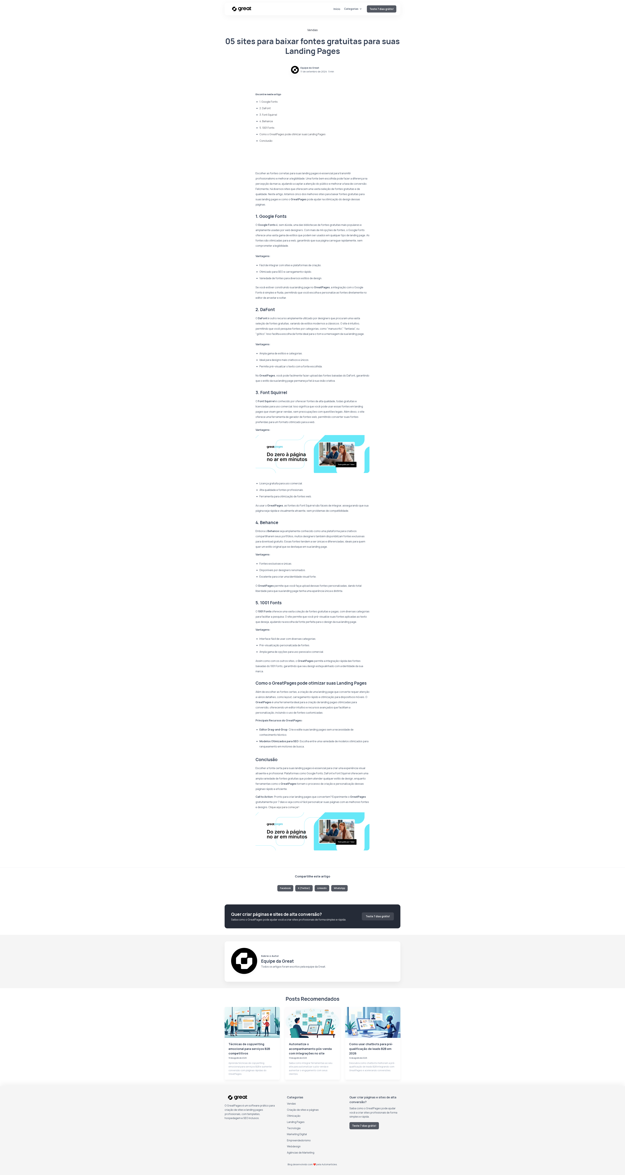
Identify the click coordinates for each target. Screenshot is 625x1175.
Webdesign (294, 1146)
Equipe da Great (309, 67)
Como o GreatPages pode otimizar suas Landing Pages (292, 134)
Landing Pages (296, 1122)
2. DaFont (265, 108)
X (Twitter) (304, 888)
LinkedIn (322, 888)
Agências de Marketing (300, 1152)
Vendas (291, 1103)
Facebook (285, 888)
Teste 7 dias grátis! (381, 9)
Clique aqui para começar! (283, 807)
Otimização (293, 1116)
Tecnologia (293, 1128)
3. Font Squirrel (268, 114)
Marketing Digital (297, 1134)
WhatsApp (339, 888)
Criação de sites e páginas (303, 1110)
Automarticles (329, 1164)
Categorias (351, 9)
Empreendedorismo (299, 1140)
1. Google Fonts (268, 101)
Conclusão (265, 141)
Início (336, 9)
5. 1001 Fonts (266, 128)
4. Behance (266, 121)
